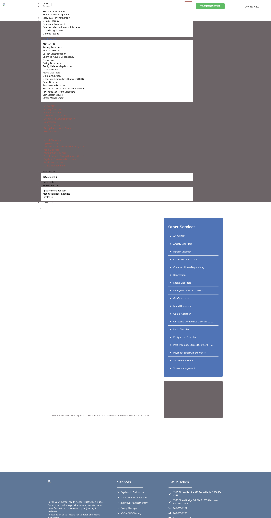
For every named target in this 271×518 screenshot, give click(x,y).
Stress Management (53, 97)
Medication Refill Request (56, 193)
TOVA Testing (50, 176)
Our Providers (49, 182)
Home (45, 3)
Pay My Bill (48, 197)
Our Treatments (50, 38)
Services (46, 6)
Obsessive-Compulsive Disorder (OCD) (63, 79)
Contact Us (47, 202)
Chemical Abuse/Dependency (58, 56)
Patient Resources (51, 185)
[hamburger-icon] (188, 3)
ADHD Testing (49, 171)
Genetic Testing (51, 33)
